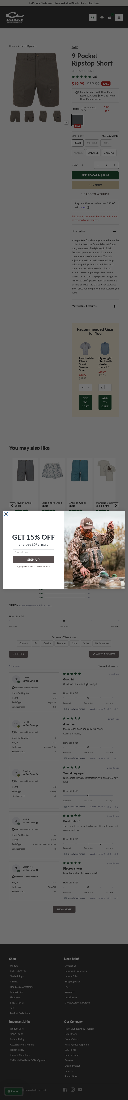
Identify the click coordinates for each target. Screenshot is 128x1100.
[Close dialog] (6, 514)
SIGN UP (33, 560)
